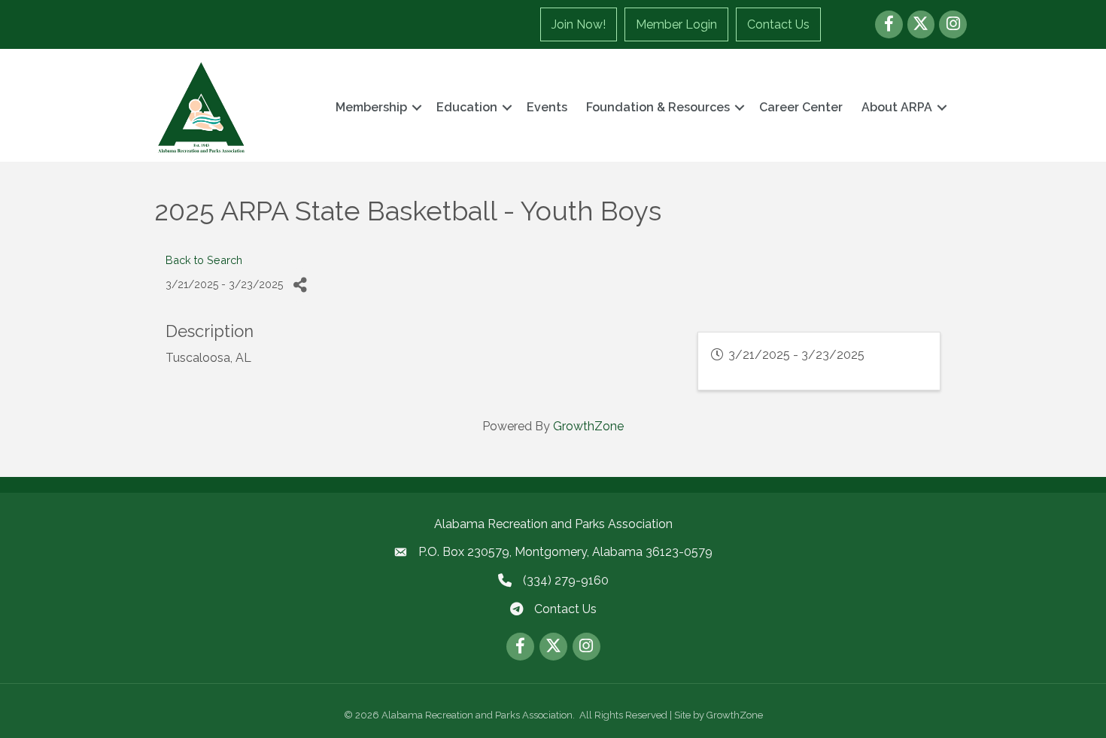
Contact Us (778, 24)
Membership (371, 107)
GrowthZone (588, 426)
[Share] (300, 285)
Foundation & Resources (658, 107)
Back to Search (204, 260)
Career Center (801, 107)
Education (466, 107)
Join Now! (578, 24)
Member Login (676, 24)
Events (547, 107)
